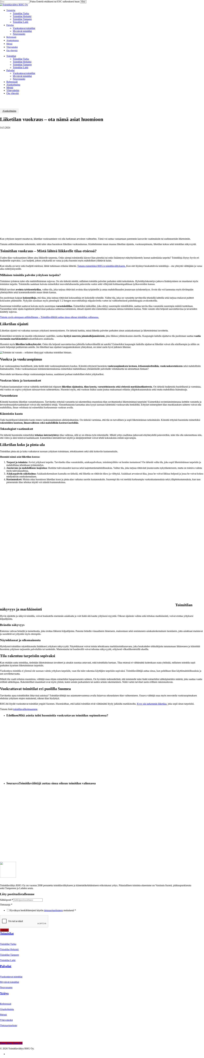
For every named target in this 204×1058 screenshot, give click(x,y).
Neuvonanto (19, 79)
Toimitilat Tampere (22, 64)
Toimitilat (11, 56)
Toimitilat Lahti (20, 67)
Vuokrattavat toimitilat (24, 73)
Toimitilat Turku (21, 59)
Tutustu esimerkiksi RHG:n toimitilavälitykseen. (101, 266)
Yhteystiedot (12, 90)
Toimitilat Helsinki (22, 61)
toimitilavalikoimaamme (25, 709)
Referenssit (12, 81)
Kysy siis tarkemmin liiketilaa (152, 703)
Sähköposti (6, 899)
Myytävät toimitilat (22, 76)
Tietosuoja (6, 904)
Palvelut (10, 70)
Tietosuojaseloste (8, 1025)
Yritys (4, 993)
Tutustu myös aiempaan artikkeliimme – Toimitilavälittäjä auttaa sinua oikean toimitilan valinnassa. (49, 317)
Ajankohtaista (13, 84)
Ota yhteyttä (12, 93)
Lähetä (4, 930)
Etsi (83, 1)
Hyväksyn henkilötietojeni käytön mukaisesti (43, 910)
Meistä (9, 87)
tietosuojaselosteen (53, 910)
